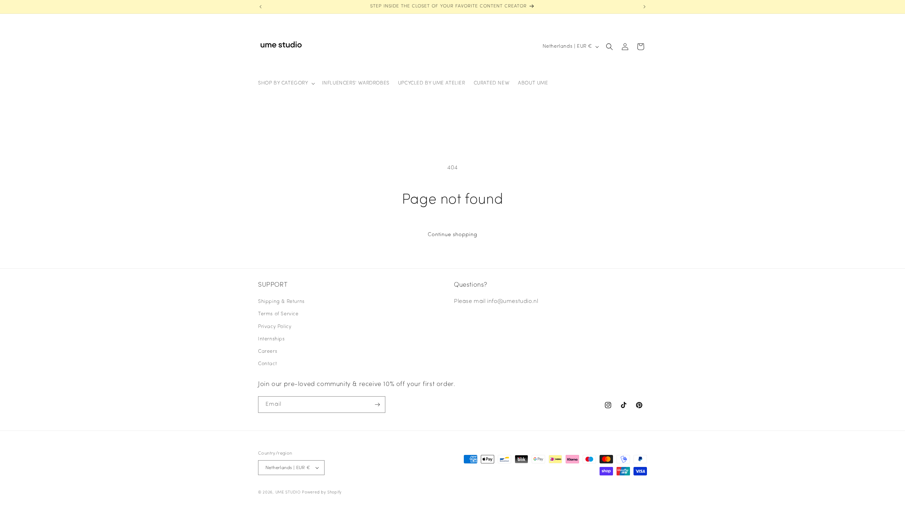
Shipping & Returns (281, 301)
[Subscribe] (377, 404)
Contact (267, 364)
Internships (271, 339)
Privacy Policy (274, 326)
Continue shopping (452, 235)
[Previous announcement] (260, 6)
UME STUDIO (288, 493)
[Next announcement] (644, 6)
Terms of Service (278, 314)
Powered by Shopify (322, 493)
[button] (286, 83)
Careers (267, 351)
